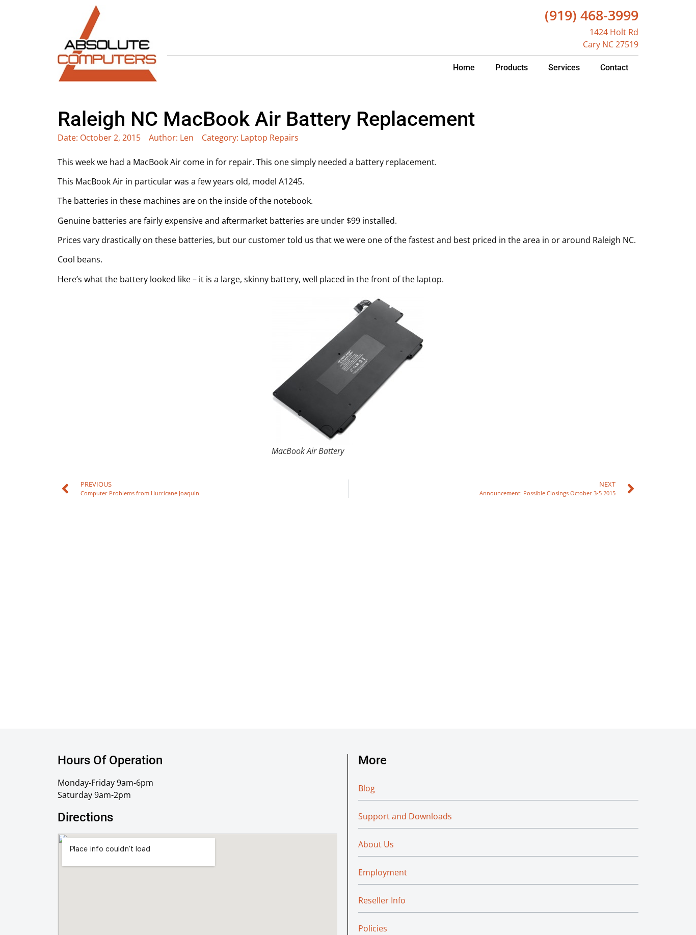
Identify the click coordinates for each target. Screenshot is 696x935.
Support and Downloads (405, 816)
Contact (614, 67)
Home (464, 67)
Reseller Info (382, 900)
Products (511, 67)
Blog (366, 788)
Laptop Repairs (269, 137)
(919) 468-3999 (591, 15)
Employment (382, 872)
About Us (376, 844)
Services (564, 67)
